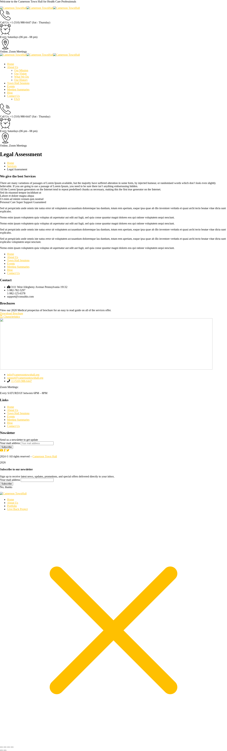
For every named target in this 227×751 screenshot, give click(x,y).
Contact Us (13, 273)
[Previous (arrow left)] (1, 750)
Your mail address (10, 443)
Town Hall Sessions (18, 260)
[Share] (8, 747)
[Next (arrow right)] (5, 750)
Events (11, 263)
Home (10, 162)
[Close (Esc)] (12, 747)
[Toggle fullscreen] (5, 747)
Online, (4, 51)
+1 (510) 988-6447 (21, 381)
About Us (12, 257)
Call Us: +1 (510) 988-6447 (15, 22)
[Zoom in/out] (1, 747)
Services (11, 166)
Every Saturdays (9, 36)
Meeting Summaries (18, 266)
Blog (10, 269)
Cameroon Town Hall (44, 456)
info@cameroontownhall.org (23, 374)
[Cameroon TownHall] (13, 7)
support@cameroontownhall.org (25, 377)
